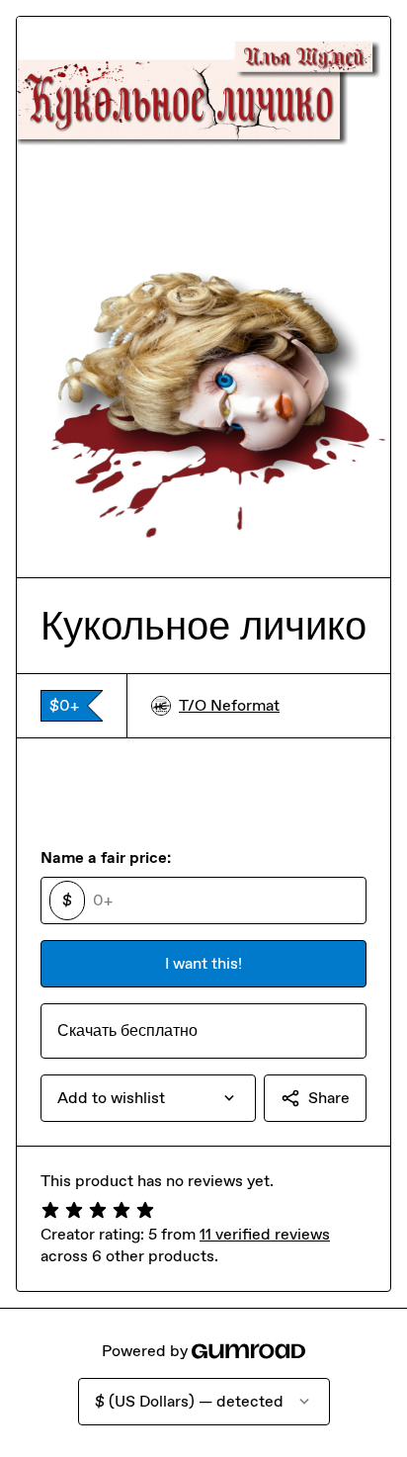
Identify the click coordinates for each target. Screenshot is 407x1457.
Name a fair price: (106, 857)
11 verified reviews (265, 1234)
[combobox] (148, 1098)
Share (329, 1097)
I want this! (203, 963)
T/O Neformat (229, 705)
